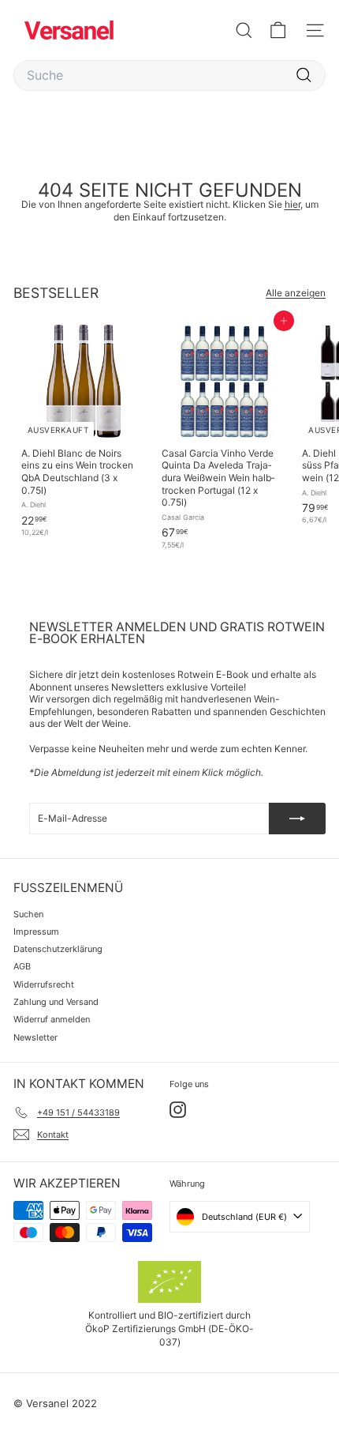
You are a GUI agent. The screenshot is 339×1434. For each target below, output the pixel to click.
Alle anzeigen (296, 293)
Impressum (36, 931)
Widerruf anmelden (51, 1019)
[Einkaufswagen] (277, 30)
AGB (22, 966)
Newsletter (35, 1037)
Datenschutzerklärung (57, 948)
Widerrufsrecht (43, 984)
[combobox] (169, 75)
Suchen (28, 914)
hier (292, 204)
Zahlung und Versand (56, 1001)
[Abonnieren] (297, 818)
